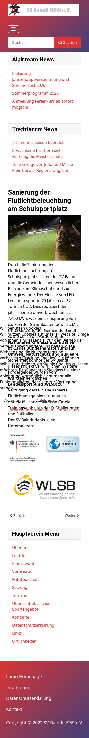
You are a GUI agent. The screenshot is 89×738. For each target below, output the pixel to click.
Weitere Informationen (31, 410)
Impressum (68, 410)
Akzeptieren (15, 400)
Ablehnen (45, 400)
